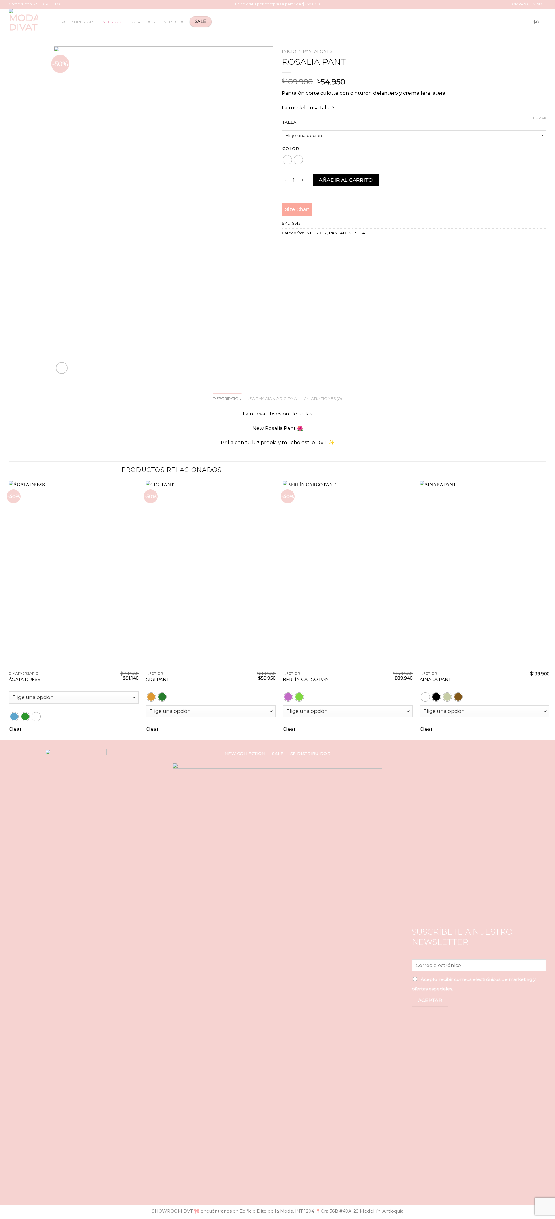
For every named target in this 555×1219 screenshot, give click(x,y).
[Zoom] (62, 368)
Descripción (227, 398)
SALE (365, 233)
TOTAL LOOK (143, 21)
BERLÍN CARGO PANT (307, 679)
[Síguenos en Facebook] (69, 1191)
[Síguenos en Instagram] (76, 1191)
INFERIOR (111, 21)
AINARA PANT (435, 679)
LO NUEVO (57, 21)
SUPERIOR (82, 21)
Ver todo (175, 21)
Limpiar (539, 118)
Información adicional (272, 398)
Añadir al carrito (346, 180)
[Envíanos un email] (82, 1191)
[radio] (287, 159)
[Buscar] (512, 21)
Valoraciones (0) (322, 398)
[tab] (227, 399)
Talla (289, 122)
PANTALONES (317, 51)
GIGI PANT (157, 679)
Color (290, 148)
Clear (15, 729)
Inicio (289, 51)
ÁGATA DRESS (24, 679)
